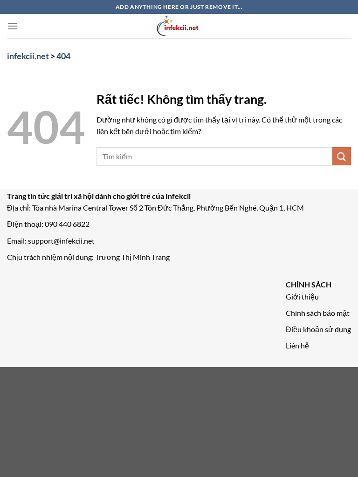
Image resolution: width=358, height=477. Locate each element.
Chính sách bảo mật (318, 312)
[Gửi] (341, 156)
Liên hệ (297, 345)
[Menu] (12, 25)
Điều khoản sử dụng (318, 329)
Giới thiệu (302, 296)
